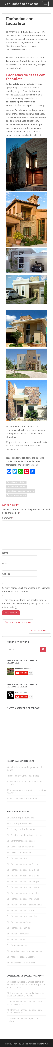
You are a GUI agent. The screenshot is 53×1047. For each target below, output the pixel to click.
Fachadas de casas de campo (24, 881)
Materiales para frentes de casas (21, 46)
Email (4, 563)
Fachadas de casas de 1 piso (24, 864)
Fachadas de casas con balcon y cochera (25, 994)
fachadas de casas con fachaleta (20, 491)
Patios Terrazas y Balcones (23, 956)
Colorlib (24, 1044)
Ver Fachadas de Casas (21, 4)
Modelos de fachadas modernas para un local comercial (26, 986)
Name (5, 552)
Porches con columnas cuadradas (23, 775)
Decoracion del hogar (20, 852)
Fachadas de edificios (20, 922)
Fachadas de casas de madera (24, 887)
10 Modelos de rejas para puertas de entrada (24, 783)
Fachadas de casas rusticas (23, 910)
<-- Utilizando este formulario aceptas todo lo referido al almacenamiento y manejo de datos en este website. (26, 603)
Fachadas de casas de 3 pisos (24, 875)
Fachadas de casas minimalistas (25, 893)
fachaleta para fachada (16, 495)
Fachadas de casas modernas (24, 898)
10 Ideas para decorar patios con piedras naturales (26, 791)
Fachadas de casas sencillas (23, 916)
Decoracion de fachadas (35, 39)
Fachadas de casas (31, 32)
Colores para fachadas (21, 823)
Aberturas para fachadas (22, 817)
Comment (8, 517)
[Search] (43, 649)
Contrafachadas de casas (22, 840)
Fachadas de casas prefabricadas (26, 904)
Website (6, 573)
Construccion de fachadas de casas (27, 835)
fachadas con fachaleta (16, 486)
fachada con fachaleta (16, 482)
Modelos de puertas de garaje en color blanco (25, 768)
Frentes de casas (32, 42)
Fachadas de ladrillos (20, 927)
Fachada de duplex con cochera (22, 1019)
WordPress (43, 1044)
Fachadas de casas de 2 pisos (24, 869)
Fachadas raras (17, 939)
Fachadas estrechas (19, 933)
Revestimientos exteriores (18, 49)
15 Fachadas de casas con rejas (22, 798)
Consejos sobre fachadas (17, 35)
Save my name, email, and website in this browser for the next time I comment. (26, 589)
